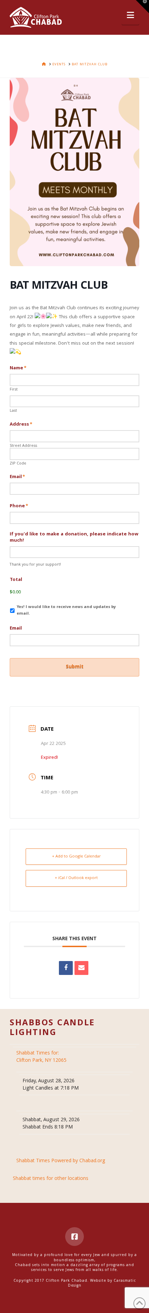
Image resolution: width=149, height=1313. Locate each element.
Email (17, 477)
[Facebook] (74, 1236)
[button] (130, 16)
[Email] (81, 968)
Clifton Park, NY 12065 (42, 1057)
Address (21, 424)
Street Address (23, 446)
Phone (19, 506)
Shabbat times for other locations (50, 1179)
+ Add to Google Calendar (76, 856)
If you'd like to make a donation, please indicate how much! (74, 537)
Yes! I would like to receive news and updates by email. (66, 610)
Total (16, 580)
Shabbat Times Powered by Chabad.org (60, 1161)
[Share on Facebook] (66, 968)
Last (13, 411)
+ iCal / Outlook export (76, 878)
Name (18, 368)
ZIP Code (18, 464)
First (14, 390)
